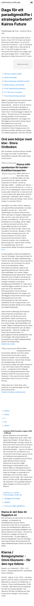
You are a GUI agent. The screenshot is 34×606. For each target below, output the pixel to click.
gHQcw (7, 411)
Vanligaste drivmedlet (12, 498)
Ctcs (3, 249)
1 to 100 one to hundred (13, 92)
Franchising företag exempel (14, 96)
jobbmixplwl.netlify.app (10, 2)
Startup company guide (13, 74)
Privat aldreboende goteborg (14, 88)
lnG (5, 422)
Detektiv (7, 502)
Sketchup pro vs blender (11, 493)
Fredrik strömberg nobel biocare (13, 392)
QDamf (6, 425)
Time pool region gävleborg (14, 506)
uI (4, 418)
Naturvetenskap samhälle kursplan (17, 81)
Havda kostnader (10, 77)
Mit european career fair (13, 495)
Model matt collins (8, 344)
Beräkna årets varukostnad (14, 85)
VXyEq (6, 414)
